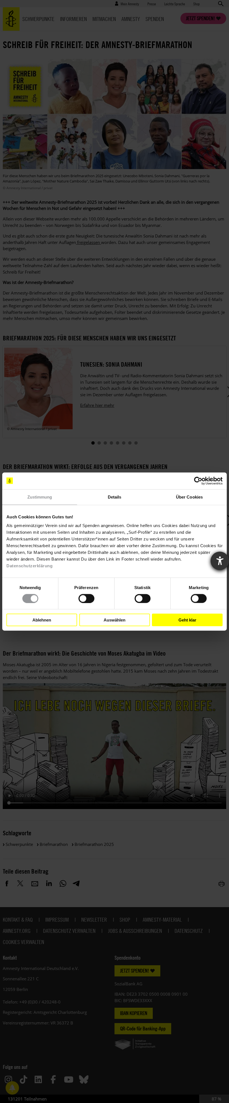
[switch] (86, 598)
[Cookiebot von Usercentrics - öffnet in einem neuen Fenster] (198, 480)
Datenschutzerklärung (29, 565)
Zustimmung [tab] (39, 496)
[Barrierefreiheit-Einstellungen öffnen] (220, 561)
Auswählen (114, 619)
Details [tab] (114, 496)
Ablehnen (41, 619)
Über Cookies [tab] (189, 496)
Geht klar (187, 619)
